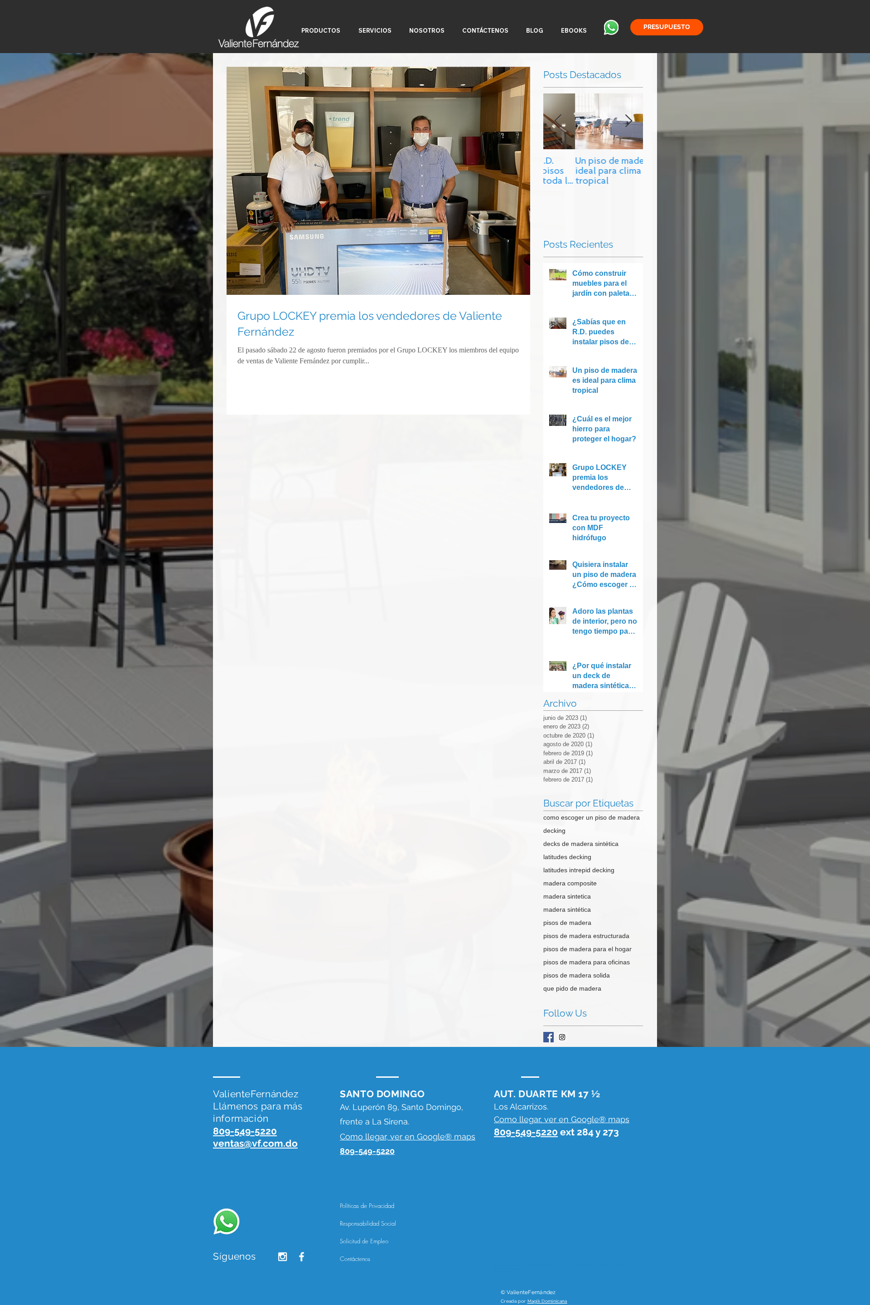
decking (554, 830)
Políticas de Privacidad (367, 1206)
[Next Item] (628, 122)
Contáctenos (355, 1259)
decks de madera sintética (581, 843)
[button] (320, 30)
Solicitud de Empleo (364, 1241)
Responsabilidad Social (368, 1223)
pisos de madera (567, 922)
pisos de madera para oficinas (586, 962)
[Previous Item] (558, 122)
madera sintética (567, 909)
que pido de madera (572, 988)
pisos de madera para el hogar (587, 949)
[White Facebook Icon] (301, 1257)
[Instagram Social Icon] (562, 1037)
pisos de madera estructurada (586, 935)
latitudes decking (567, 856)
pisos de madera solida (576, 975)
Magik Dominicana (547, 1301)
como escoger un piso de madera (591, 817)
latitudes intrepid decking (578, 870)
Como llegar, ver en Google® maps (407, 1136)
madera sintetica (567, 896)
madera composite (570, 883)
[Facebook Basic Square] (548, 1037)
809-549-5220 (526, 1132)
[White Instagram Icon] (282, 1257)
